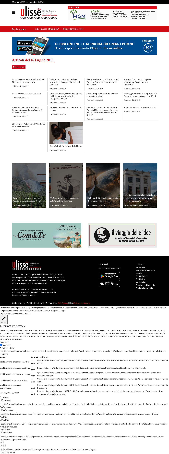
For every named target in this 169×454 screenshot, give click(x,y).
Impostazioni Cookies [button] (9, 313)
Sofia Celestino (55, 205)
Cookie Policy (141, 276)
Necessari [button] (4, 342)
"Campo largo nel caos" (50, 29)
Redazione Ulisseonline (132, 205)
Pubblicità (140, 279)
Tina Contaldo (92, 205)
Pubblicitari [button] (5, 429)
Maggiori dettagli (58, 310)
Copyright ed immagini (145, 285)
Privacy (139, 273)
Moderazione (141, 282)
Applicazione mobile (144, 288)
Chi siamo (140, 264)
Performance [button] (5, 407)
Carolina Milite (18, 205)
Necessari (6, 345)
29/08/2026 (144, 205)
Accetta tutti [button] (24, 313)
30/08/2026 (27, 205)
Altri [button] (2, 442)
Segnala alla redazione (145, 270)
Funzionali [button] (4, 397)
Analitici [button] (3, 417)
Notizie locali (18, 67)
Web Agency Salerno (81, 303)
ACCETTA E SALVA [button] (7, 452)
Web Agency (63, 303)
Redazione (140, 267)
